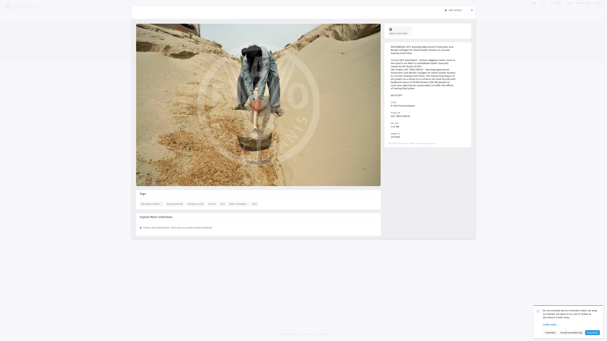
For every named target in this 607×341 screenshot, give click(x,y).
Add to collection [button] (398, 33)
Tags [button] (143, 194)
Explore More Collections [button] (156, 217)
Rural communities (238, 204)
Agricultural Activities (150, 204)
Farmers (212, 204)
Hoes (222, 204)
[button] (472, 10)
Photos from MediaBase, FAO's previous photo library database (177, 227)
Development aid (175, 204)
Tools (254, 204)
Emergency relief (195, 204)
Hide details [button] (455, 10)
